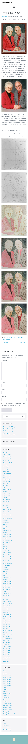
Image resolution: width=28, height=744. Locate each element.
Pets (4, 699)
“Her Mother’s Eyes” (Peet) (10, 435)
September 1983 (7, 638)
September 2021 (7, 540)
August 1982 (6, 642)
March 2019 (6, 591)
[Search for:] (14, 416)
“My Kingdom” (6, 433)
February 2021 (7, 553)
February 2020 (7, 577)
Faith (4, 687)
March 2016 (6, 610)
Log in (4, 723)
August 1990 (6, 636)
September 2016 (7, 604)
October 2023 (6, 497)
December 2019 (7, 581)
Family (5, 689)
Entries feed (6, 725)
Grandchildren (7, 693)
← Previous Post (5, 342)
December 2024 (7, 475)
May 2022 (5, 524)
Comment (4, 360)
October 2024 (6, 479)
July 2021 (5, 544)
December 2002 (7, 616)
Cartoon (5, 671)
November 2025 (7, 459)
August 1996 (6, 624)
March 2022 (6, 528)
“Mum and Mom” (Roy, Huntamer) (12, 427)
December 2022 (7, 514)
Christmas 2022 (11, 337)
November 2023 (7, 495)
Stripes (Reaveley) (8, 429)
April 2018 (5, 599)
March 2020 (6, 575)
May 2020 (5, 571)
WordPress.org (7, 729)
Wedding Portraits (7, 705)
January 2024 (6, 491)
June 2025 (6, 467)
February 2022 (7, 530)
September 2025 (7, 463)
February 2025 (7, 473)
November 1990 (7, 634)
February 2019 (7, 593)
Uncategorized (7, 703)
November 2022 (7, 516)
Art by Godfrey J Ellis (6, 2)
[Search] (23, 416)
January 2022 (6, 532)
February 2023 (7, 510)
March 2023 (6, 508)
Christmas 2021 (7, 679)
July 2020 (5, 567)
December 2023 (7, 493)
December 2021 (7, 534)
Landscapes (6, 695)
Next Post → (23, 342)
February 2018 (7, 602)
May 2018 (5, 597)
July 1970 (5, 659)
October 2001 (6, 622)
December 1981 (7, 644)
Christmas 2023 (7, 683)
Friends (3, 339)
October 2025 (6, 461)
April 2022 (5, 526)
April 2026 (5, 452)
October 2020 (6, 561)
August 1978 (6, 648)
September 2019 (7, 587)
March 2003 (6, 612)
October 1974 (6, 655)
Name (3, 382)
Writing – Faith (7, 707)
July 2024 (5, 483)
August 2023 (6, 499)
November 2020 (7, 559)
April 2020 (5, 573)
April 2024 (5, 485)
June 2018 (6, 595)
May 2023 (5, 503)
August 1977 (6, 651)
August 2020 (6, 565)
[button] (14, 7)
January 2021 (6, 555)
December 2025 (7, 456)
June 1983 (6, 640)
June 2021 (6, 546)
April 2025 (5, 469)
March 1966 (6, 661)
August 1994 (6, 626)
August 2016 (6, 606)
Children (5, 673)
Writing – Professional (9, 714)
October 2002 (6, 620)
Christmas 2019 (7, 675)
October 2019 (6, 585)
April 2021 (5, 548)
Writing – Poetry (7, 712)
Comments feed (7, 727)
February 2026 (7, 454)
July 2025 (5, 465)
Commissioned (19, 337)
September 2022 (7, 518)
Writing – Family (7, 709)
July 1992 (5, 632)
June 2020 (6, 569)
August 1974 (6, 657)
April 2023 (5, 505)
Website (3, 396)
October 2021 (6, 538)
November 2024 (7, 477)
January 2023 (6, 512)
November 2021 (7, 536)
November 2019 (7, 583)
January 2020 (6, 579)
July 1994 (5, 628)
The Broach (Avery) (8, 431)
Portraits (8, 339)
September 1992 (7, 630)
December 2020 (7, 557)
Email (3, 389)
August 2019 (6, 589)
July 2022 (5, 520)
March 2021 (6, 550)
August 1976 (6, 653)
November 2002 (7, 618)
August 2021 (6, 542)
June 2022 (6, 522)
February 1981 (7, 646)
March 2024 (6, 487)
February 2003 (7, 614)
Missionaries (6, 697)
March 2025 (6, 471)
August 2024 (6, 481)
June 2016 (6, 608)
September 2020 (7, 563)
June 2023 (6, 501)
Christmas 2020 (7, 677)
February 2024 (7, 489)
